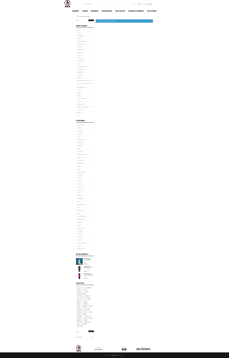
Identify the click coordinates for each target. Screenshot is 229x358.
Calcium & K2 (80, 44)
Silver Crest (79, 234)
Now (78, 201)
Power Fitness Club (81, 216)
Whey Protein (84, 324)
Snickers (79, 239)
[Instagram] (125, 349)
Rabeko (78, 222)
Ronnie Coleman (80, 228)
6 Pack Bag (79, 130)
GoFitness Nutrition (81, 172)
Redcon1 (79, 225)
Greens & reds (80, 60)
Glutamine (85, 301)
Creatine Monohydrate (81, 293)
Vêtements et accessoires (82, 106)
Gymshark (79, 175)
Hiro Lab (79, 178)
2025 (78, 30)
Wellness (79, 112)
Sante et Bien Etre (81, 87)
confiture (85, 289)
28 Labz (78, 127)
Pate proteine (79, 309)
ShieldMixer (79, 231)
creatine (86, 291)
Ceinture (79, 46)
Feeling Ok (79, 160)
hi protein (79, 303)
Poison (78, 213)
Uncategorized (80, 104)
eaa (78, 297)
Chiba (78, 148)
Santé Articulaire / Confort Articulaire (85, 83)
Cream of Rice (80, 49)
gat (88, 299)
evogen (82, 297)
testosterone (79, 322)
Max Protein (79, 195)
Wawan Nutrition (80, 248)
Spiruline (79, 95)
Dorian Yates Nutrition (81, 154)
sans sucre (79, 318)
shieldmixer (79, 320)
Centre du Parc (114, 355)
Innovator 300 (80, 186)
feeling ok (79, 299)
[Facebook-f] (123, 349)
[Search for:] (85, 20)
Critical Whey (79, 295)
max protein (84, 305)
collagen (79, 289)
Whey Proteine (80, 326)
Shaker (91, 318)
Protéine (79, 77)
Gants (78, 55)
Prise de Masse (80, 72)
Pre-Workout (80, 69)
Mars (78, 192)
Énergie (78, 52)
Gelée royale (80, 58)
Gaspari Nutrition (80, 163)
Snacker (79, 92)
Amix (78, 136)
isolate (78, 305)
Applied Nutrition (80, 139)
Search (134, 4)
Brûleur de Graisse (81, 41)
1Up (78, 287)
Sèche (78, 90)
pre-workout (87, 309)
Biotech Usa (79, 142)
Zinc (78, 115)
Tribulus (78, 101)
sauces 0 (85, 318)
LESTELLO (79, 189)
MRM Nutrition (80, 198)
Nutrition (78, 307)
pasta (84, 307)
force (84, 299)
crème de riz (87, 295)
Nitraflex (90, 305)
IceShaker (79, 183)
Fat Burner (88, 297)
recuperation (79, 316)
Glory (78, 169)
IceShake (79, 180)
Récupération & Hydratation (83, 80)
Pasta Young (79, 210)
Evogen (78, 157)
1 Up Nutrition (80, 125)
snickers (85, 320)
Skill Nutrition (80, 236)
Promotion (79, 74)
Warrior (78, 245)
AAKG (78, 32)
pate (88, 307)
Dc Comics (79, 151)
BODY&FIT (79, 145)
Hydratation (85, 303)
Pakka (78, 207)
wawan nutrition (88, 322)
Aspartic (79, 38)
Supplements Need (81, 98)
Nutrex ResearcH (80, 204)
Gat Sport (79, 166)
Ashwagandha (80, 35)
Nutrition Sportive (81, 66)
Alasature (79, 133)
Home (77, 16)
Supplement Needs (81, 242)
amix (82, 287)
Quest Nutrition (80, 219)
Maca (78, 63)
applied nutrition (88, 287)
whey (78, 324)
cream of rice (79, 291)
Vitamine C (79, 109)
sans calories (87, 316)
